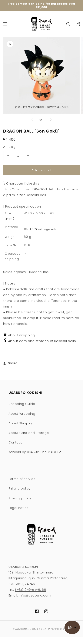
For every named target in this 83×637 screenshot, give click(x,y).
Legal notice (19, 508)
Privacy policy (20, 498)
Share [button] (12, 363)
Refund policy (20, 488)
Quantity (9, 147)
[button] (5, 24)
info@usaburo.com (35, 595)
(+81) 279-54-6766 (30, 589)
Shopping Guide (22, 404)
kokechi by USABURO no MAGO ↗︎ (35, 452)
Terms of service (22, 479)
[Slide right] (51, 119)
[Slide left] (32, 119)
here (70, 318)
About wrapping (21, 335)
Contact (15, 442)
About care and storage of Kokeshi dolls (41, 341)
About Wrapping (22, 414)
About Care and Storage (29, 433)
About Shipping (21, 423)
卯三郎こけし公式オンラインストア (35, 629)
